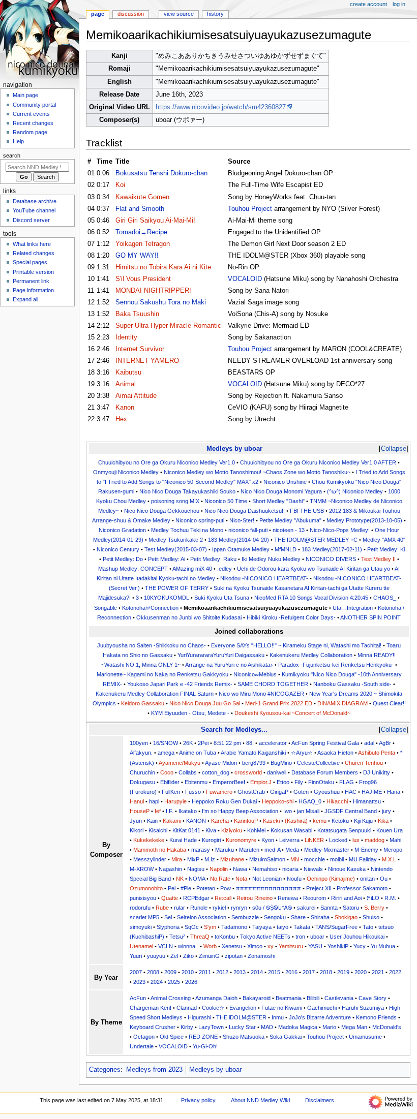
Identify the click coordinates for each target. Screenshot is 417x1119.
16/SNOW (165, 743)
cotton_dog (215, 772)
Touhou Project (250, 208)
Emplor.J (261, 782)
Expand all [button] (25, 299)
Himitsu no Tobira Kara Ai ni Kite (163, 267)
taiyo (282, 927)
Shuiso (371, 917)
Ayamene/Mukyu (179, 763)
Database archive (34, 201)
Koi (120, 185)
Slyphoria (168, 927)
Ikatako (187, 811)
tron (300, 937)
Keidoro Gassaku (142, 703)
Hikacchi (337, 801)
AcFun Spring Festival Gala (325, 743)
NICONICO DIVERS (331, 559)
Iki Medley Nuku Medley (271, 559)
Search (11, 155)
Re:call (223, 898)
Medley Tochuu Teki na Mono (187, 530)
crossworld (248, 772)
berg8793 (253, 763)
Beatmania (289, 998)
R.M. (390, 898)
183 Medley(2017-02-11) (332, 549)
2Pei (203, 743)
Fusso (193, 792)
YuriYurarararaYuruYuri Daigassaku (220, 655)
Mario (329, 1027)
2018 (326, 972)
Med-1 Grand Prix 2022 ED (278, 703)
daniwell (276, 772)
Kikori (136, 830)
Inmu (278, 1017)
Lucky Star (242, 1027)
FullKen (171, 792)
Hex (121, 419)
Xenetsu (232, 946)
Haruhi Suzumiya (363, 1008)
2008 (153, 972)
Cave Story (372, 998)
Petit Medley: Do (123, 559)
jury (386, 811)
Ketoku (340, 821)
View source (179, 14)
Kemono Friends (376, 1017)
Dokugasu (142, 782)
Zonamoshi (261, 956)
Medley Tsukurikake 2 (175, 540)
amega (166, 753)
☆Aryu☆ (302, 753)
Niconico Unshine (285, 482)
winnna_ (188, 946)
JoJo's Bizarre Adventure (320, 1017)
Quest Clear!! (389, 703)
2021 (378, 972)
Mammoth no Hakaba (159, 850)
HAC (350, 792)
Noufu (294, 879)
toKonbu (225, 937)
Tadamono (234, 927)
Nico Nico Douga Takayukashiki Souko (187, 491)
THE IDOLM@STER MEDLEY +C (316, 540)
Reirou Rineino (254, 898)
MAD (267, 1027)
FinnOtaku (321, 782)
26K (188, 743)
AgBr (385, 743)
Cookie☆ (213, 1008)
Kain (152, 821)
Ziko (188, 956)
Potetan (205, 888)
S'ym (210, 927)
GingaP (279, 792)
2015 (274, 972)
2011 (205, 972)
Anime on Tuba (197, 753)
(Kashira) (296, 821)
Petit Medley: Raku (213, 559)
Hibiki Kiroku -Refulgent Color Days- (291, 617)
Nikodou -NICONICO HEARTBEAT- (264, 578)
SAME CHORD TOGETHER (272, 684)
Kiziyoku (231, 830)
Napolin (219, 869)
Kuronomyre (241, 840)
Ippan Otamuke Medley (241, 549)
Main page (25, 95)
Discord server (31, 220)
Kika (383, 821)
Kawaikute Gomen (142, 197)
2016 (291, 972)
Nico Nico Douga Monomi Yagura (281, 491)
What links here (32, 244)
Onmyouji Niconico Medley (126, 472)
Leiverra (289, 840)
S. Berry (374, 908)
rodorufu (140, 908)
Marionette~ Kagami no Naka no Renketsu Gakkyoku (162, 674)
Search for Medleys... (234, 729)
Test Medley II (378, 559)
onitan (367, 879)
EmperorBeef (229, 782)
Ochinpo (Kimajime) (331, 879)
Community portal (34, 105)
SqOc (192, 927)
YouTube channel (34, 210)
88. (250, 743)
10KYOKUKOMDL (166, 598)
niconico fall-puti (247, 530)
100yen (139, 743)
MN (294, 859)
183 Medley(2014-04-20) (238, 540)
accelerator (273, 743)
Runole (198, 908)
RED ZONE (203, 1037)
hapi (154, 801)
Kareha (220, 821)
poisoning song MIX (175, 501)
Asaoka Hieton (335, 753)
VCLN (165, 946)
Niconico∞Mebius (255, 674)
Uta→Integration (353, 608)
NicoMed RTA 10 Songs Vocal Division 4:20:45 (311, 598)
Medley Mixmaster (326, 850)
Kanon (124, 407)
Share (298, 917)
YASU (315, 946)
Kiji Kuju (363, 821)
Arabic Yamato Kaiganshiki (253, 753)
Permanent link (31, 281)
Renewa (288, 898)
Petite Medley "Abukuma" (290, 520)
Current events (31, 114)
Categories (105, 1069)
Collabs (187, 772)
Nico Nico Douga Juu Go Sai (204, 703)
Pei (171, 888)
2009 (170, 972)
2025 (174, 982)
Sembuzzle (245, 917)
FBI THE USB (307, 511)
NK (180, 879)
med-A (272, 850)
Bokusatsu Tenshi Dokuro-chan (161, 173)
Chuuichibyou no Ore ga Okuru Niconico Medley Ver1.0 (166, 462)
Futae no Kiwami (281, 1008)
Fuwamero (219, 792)
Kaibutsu (128, 372)
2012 (222, 972)
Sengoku (275, 917)
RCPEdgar (196, 898)
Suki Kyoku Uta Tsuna (221, 598)
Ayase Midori (221, 763)
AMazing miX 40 (192, 569)
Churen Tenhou (364, 763)
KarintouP (246, 821)
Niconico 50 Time (225, 501)
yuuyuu (156, 956)
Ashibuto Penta (376, 753)
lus (356, 840)
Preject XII (319, 888)
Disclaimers (319, 1100)
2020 (360, 972)
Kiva (210, 830)
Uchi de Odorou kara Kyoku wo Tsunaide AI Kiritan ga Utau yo (313, 569)
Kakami (172, 821)
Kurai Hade (183, 840)
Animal (125, 384)
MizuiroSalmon (267, 859)
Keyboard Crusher (152, 1027)
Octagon (144, 1037)
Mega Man (354, 1027)
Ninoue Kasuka (347, 869)
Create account (368, 4)
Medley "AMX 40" (384, 540)
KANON (196, 821)
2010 (188, 972)
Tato (368, 927)
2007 (136, 972)
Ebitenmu (196, 782)
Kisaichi (157, 830)
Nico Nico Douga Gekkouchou (161, 511)
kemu (319, 821)
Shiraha (320, 917)
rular (179, 908)
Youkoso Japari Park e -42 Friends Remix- (179, 684)
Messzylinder (149, 859)
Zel (174, 956)
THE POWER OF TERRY (176, 588)
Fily (298, 782)
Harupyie (175, 801)
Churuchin (142, 772)
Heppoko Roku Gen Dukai (224, 801)
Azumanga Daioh (216, 998)
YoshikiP (337, 946)
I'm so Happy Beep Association (240, 811)
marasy (200, 850)
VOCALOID (245, 279)
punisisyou (143, 898)
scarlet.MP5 (144, 917)
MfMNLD (285, 549)
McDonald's (386, 1027)
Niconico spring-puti (199, 520)
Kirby (187, 1027)
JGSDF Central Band (350, 811)
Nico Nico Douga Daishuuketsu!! (244, 511)
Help (18, 141)
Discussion (130, 14)
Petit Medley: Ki (386, 549)
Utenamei (141, 946)
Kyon (267, 840)
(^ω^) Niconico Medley (355, 491)
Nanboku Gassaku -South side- (352, 684)
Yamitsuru (291, 946)
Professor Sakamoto (362, 888)
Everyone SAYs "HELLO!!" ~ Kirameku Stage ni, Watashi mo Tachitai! (296, 645)
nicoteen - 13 (289, 530)
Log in (399, 4)
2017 (309, 972)
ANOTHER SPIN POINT (370, 617)
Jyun (136, 821)
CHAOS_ (384, 598)
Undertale (142, 1046)
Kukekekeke (148, 840)
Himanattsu (367, 801)
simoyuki (141, 927)
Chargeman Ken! (150, 1008)
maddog (374, 840)
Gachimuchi (322, 1008)
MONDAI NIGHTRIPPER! (153, 290)
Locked (338, 840)
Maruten (249, 850)
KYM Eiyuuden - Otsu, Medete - (190, 713)
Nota (241, 879)
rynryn (239, 908)
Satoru (351, 908)
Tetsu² (177, 937)
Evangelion (242, 1008)
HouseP (140, 811)
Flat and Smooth (139, 208)
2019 (343, 972)
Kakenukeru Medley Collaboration (311, 655)
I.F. (169, 811)
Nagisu (195, 869)
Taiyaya (262, 927)
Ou (384, 879)
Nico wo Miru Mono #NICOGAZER (261, 694)
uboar (317, 937)
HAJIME (372, 792)
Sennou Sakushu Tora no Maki (160, 302)
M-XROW (142, 869)
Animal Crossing (171, 998)
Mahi (395, 840)
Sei (168, 917)
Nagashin (170, 869)
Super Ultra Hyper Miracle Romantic (168, 325)
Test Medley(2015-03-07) (175, 549)
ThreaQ (200, 937)
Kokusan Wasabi (291, 830)
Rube (162, 908)
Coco (166, 772)
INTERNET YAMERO (147, 360)
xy (270, 946)
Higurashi (199, 1017)
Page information (33, 290)
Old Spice (172, 1037)
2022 (395, 972)
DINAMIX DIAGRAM (342, 703)
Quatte (169, 898)
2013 (239, 972)
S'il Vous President (143, 279)
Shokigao (346, 917)
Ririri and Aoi (346, 898)
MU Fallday (363, 859)
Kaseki (271, 821)
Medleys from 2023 (154, 1069)
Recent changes (33, 123)
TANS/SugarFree (336, 927)
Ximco (254, 946)
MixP (193, 859)
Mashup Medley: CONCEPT (133, 569)
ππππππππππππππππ (268, 888)
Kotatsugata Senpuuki (344, 830)
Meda (292, 850)
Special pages (30, 262)
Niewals (313, 869)
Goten (301, 792)
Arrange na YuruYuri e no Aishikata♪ (229, 665)
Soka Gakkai (286, 1037)
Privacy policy (198, 1100)
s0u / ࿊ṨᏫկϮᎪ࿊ (272, 908)
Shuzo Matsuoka (243, 1037)
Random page (30, 132)
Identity (126, 337)
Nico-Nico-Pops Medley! (340, 530)
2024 (157, 982)
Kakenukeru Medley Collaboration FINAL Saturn (155, 694)
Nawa (240, 869)
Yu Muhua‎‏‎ (383, 946)
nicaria (290, 869)
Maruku (224, 850)
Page (97, 14)
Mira (176, 859)
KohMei (256, 830)
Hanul (137, 801)
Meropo (392, 850)
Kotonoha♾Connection (150, 608)
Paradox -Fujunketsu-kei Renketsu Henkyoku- (336, 665)
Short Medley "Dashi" (278, 501)
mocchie (314, 859)
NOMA (197, 879)
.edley (224, 569)
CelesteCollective (318, 763)
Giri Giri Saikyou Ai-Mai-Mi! (155, 220)
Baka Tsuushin (137, 314)
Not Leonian (267, 879)
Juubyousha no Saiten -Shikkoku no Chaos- (151, 645)
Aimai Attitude (136, 395)
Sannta (329, 908)
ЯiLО (373, 898)
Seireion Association (201, 917)
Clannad (186, 1008)
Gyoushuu (327, 792)
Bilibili (313, 998)
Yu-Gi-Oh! (205, 1046)
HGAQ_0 (310, 801)
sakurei (306, 908)
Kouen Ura (389, 830)
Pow (225, 888)
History (215, 14)
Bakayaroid (257, 998)
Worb (210, 946)
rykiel (219, 908)
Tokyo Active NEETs (265, 937)
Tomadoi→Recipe (141, 232)
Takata (301, 927)
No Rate (220, 879)
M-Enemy (366, 850)
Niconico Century (118, 549)
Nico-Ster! (241, 520)
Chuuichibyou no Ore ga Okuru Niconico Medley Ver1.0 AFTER (318, 462)
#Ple (186, 888)
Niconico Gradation (122, 530)
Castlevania (338, 998)
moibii (337, 859)
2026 (191, 982)
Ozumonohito (146, 888)
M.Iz (209, 859)
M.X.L (389, 859)
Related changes (33, 253)
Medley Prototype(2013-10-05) (364, 520)
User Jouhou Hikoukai (357, 937)
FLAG (346, 782)
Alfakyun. (141, 753)
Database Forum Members (324, 772)
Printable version (33, 272)
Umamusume (365, 1037)
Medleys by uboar (234, 448)
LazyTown (211, 1027)
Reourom (314, 898)
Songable (105, 608)
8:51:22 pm (227, 743)
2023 (139, 982)
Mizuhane (232, 859)
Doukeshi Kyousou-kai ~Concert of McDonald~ (292, 713)
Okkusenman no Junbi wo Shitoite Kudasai (189, 617)
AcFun (138, 998)
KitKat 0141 (186, 830)
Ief (158, 811)
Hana (393, 792)
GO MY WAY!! (137, 255)
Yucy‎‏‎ (359, 946)
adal (369, 743)
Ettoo (283, 782)
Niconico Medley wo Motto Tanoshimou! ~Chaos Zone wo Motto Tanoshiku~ (257, 472)
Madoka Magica (297, 1027)
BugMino (281, 763)
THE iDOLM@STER (241, 1017)
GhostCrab (251, 792)
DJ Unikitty (376, 772)
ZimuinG (209, 956)
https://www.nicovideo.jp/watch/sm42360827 (221, 107)
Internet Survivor (139, 349)
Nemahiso (264, 869)
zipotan (234, 956)
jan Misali (308, 811)
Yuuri (136, 956)
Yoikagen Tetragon (142, 243)
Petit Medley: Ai (166, 559)
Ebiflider (170, 782)
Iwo (287, 811)
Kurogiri (211, 840)
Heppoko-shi (277, 801)
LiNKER (314, 840)
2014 (257, 972)
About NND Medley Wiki (260, 1100)
